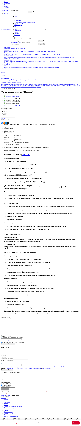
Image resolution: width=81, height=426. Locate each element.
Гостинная (15, 51)
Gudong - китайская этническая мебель (14, 63)
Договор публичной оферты (11, 416)
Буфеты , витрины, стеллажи (36, 54)
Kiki (6, 87)
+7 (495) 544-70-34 (6, 10)
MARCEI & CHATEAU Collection (60, 57)
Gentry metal (75, 61)
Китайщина (19, 87)
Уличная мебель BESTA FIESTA (50, 67)
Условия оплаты (8, 412)
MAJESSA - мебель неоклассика (42, 57)
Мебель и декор (8, 60)
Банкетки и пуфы (8, 54)
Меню (16, 16)
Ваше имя (4, 317)
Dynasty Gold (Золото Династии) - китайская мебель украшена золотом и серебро (49, 61)
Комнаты (6, 50)
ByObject (24, 61)
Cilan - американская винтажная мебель (14, 57)
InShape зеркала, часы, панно (27, 84)
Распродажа (7, 64)
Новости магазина (7, 385)
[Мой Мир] (6, 123)
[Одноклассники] (4, 123)
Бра (27, 54)
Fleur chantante (29, 57)
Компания (3, 398)
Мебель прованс (8, 55)
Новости (23, 22)
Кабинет (38, 51)
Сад (5, 65)
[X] (8, 123)
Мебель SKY (72, 84)
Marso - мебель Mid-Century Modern (31, 87)
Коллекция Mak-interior (41, 84)
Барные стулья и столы (20, 54)
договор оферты (46, 368)
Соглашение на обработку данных (13, 406)
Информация (4, 399)
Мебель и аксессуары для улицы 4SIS (31, 67)
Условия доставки (8, 413)
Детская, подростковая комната (27, 51)
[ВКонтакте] (2, 123)
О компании (17, 22)
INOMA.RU (26, 155)
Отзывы (28, 22)
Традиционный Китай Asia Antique (10, 84)
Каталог (6, 410)
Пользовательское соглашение (15, 368)
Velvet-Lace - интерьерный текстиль (13, 85)
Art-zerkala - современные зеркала (13, 61)
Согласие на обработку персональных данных (66, 366)
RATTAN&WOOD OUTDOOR (12, 67)
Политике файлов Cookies (22, 423)
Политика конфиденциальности (12, 407)
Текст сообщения (6, 319)
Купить (3, 118)
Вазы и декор (47, 54)
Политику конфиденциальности (32, 368)
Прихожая (43, 51)
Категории (7, 53)
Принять (75, 423)
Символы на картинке (7, 336)
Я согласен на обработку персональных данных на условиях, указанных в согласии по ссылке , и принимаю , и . (40, 367)
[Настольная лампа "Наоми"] (12, 96)
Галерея (33, 22)
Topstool (14, 87)
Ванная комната (8, 51)
